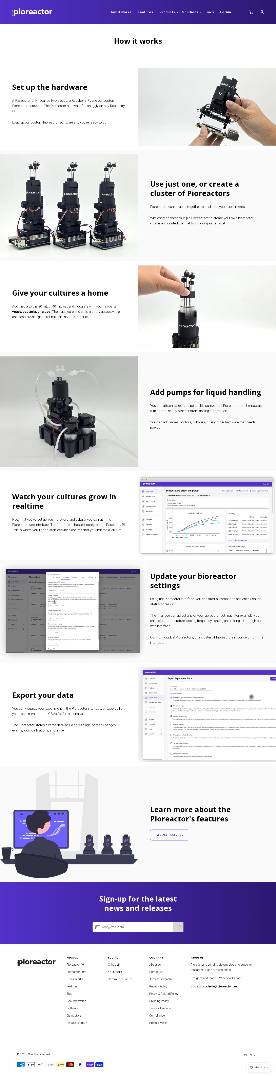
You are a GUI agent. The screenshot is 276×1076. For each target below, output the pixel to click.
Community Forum (120, 979)
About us (155, 964)
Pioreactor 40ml (76, 964)
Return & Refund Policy (163, 993)
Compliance (157, 1015)
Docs (209, 12)
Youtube (113, 971)
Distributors (73, 1015)
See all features (169, 835)
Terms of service (160, 1008)
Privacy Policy (158, 986)
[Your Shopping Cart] (250, 12)
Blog (69, 993)
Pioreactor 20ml (76, 971)
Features (145, 12)
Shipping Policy (159, 1001)
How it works (121, 12)
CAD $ (248, 1055)
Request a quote (76, 1022)
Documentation (76, 1001)
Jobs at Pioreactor (161, 979)
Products (167, 12)
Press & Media (158, 1022)
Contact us (156, 971)
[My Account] (262, 12)
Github (112, 964)
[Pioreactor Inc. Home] (38, 961)
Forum (225, 12)
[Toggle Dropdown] (177, 12)
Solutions (190, 12)
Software (72, 1008)
